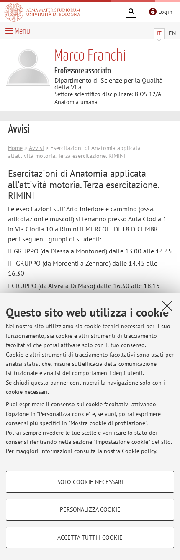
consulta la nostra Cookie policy (115, 451)
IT (159, 33)
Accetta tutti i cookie (90, 537)
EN (172, 33)
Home (15, 148)
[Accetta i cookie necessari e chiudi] (167, 305)
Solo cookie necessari (90, 482)
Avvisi (36, 148)
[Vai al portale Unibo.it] (42, 12)
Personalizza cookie (90, 509)
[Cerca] (131, 12)
